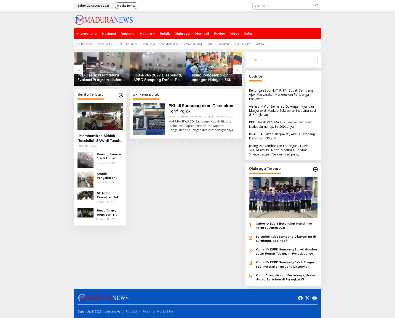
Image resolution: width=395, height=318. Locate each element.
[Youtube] (315, 298)
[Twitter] (307, 298)
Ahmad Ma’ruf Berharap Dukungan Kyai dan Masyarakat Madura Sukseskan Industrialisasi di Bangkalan (282, 110)
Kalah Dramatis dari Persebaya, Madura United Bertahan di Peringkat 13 (287, 277)
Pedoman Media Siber (158, 311)
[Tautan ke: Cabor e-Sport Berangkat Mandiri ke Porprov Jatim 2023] (283, 197)
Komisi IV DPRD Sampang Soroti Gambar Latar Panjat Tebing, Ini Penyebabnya (287, 251)
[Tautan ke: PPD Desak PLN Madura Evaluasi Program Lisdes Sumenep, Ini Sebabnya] (102, 69)
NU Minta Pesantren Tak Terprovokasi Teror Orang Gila (109, 195)
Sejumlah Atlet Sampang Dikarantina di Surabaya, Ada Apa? (286, 238)
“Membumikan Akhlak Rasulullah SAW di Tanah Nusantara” (98, 138)
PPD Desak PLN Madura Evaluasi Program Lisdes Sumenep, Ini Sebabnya (99, 77)
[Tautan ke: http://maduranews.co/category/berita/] (121, 95)
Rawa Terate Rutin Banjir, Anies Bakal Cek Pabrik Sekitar (109, 213)
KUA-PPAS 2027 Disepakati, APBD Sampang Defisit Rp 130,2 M (157, 77)
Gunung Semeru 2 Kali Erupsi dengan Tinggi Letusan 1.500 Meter (109, 156)
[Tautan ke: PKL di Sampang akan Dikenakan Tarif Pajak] (149, 119)
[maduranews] (103, 19)
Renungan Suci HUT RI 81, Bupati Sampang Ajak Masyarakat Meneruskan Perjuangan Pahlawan (281, 94)
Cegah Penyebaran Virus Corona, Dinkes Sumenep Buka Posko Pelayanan (109, 176)
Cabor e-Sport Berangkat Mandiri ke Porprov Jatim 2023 (284, 225)
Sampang (204, 116)
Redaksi (131, 311)
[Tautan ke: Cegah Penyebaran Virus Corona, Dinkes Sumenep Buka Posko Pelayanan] (85, 179)
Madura (173, 116)
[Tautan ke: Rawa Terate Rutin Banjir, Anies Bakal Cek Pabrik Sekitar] (85, 212)
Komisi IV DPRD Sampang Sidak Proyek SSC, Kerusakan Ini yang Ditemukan (285, 264)
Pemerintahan (188, 116)
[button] (317, 6)
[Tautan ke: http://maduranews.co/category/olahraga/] (315, 169)
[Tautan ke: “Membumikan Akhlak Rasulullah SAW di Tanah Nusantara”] (100, 116)
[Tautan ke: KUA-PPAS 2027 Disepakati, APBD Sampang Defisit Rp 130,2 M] (158, 69)
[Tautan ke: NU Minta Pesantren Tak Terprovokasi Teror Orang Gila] (85, 195)
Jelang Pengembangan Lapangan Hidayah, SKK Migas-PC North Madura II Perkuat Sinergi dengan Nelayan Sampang (212, 77)
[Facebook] (300, 298)
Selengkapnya (224, 130)
